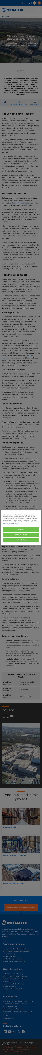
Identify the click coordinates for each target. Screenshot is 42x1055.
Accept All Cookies (21, 534)
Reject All (21, 529)
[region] (21, 527)
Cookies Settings (20, 540)
